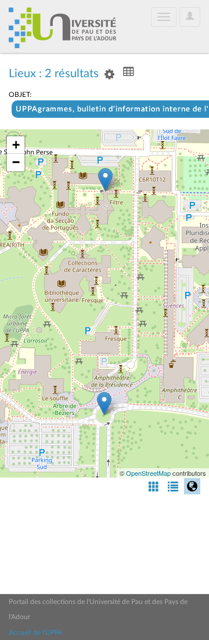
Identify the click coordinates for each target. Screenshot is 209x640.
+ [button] (16, 145)
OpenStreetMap (148, 473)
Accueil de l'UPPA (36, 632)
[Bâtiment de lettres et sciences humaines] (105, 179)
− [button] (16, 162)
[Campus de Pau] (104, 403)
